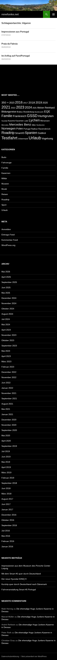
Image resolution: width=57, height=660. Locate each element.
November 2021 (8, 393)
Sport (3, 205)
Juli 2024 (5, 319)
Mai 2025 (5, 293)
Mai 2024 (5, 324)
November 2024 (8, 303)
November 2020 (8, 425)
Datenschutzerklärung (10, 656)
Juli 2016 (5, 530)
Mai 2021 (5, 409)
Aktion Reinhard (46, 107)
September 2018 (9, 483)
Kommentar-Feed (9, 240)
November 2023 (8, 335)
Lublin (26, 121)
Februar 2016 (7, 541)
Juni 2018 (6, 488)
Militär (34, 125)
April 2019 (6, 467)
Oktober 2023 (7, 340)
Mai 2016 (5, 536)
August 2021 (7, 404)
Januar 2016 (7, 546)
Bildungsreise (8, 111)
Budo (3, 157)
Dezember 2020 (8, 419)
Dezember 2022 (8, 372)
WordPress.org (8, 245)
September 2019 (9, 446)
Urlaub (35, 137)
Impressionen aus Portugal (15, 31)
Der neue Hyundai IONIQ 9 (13, 579)
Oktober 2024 (7, 308)
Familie (6, 116)
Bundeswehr (39, 112)
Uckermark (23, 138)
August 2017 (7, 499)
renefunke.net (10, 14)
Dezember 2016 (8, 515)
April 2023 (6, 356)
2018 (31, 102)
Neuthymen (40, 125)
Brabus (20, 112)
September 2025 (9, 282)
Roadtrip (7, 133)
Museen (5, 184)
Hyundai (4, 121)
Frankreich (19, 116)
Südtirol (42, 133)
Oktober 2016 (7, 520)
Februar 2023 (7, 367)
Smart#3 (19, 133)
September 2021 (9, 398)
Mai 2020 (5, 435)
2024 (28, 107)
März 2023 (6, 361)
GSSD (32, 116)
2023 (20, 107)
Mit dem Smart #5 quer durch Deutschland (21, 573)
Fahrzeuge (6, 162)
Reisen (4, 194)
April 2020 (6, 441)
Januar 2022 (7, 388)
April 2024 (6, 330)
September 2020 (9, 430)
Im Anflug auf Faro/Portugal (15, 55)
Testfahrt (9, 138)
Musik (4, 189)
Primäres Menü (53, 14)
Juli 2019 (5, 451)
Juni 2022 (6, 382)
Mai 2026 (5, 271)
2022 (13, 108)
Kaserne (11, 121)
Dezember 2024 (8, 298)
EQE (47, 111)
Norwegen (8, 128)
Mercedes (5, 125)
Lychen (34, 120)
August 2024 (7, 314)
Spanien (31, 133)
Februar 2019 (7, 478)
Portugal (27, 129)
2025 (34, 108)
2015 (11, 102)
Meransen (45, 121)
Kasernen (19, 121)
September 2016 (9, 525)
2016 (19, 102)
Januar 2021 (7, 414)
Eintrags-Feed (8, 234)
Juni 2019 (6, 456)
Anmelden (6, 229)
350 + (5, 102)
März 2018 (6, 493)
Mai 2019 (5, 462)
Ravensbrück (44, 129)
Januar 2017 (7, 509)
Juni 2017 (6, 504)
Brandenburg (28, 112)
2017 (25, 103)
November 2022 (8, 377)
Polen (19, 128)
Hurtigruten (46, 116)
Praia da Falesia (9, 43)
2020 (45, 102)
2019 (39, 102)
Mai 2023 (5, 351)
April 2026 (6, 277)
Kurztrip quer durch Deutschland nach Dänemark (24, 584)
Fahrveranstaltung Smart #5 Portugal (18, 589)
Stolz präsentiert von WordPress (34, 656)
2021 (5, 107)
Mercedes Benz (20, 124)
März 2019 (6, 472)
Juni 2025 (6, 287)
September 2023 (9, 345)
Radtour (34, 129)
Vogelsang (47, 138)
